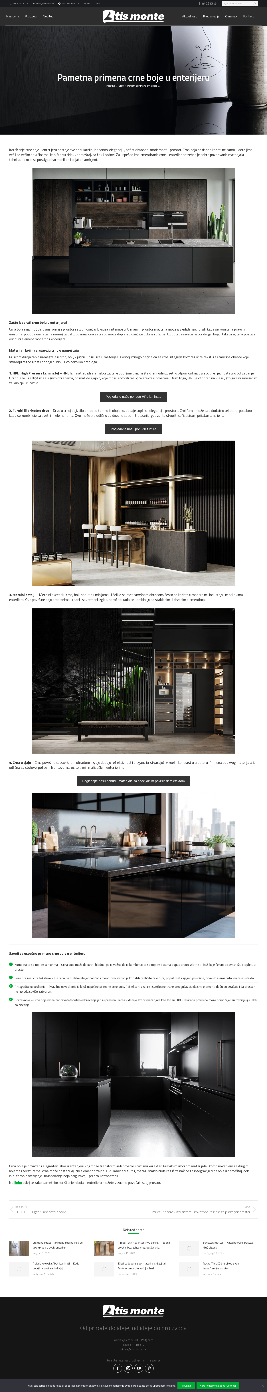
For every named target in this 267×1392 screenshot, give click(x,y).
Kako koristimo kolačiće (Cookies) (218, 1385)
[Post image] (19, 1248)
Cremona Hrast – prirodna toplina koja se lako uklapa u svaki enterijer (58, 1245)
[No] (262, 1385)
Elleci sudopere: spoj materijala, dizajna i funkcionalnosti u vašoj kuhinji (142, 1266)
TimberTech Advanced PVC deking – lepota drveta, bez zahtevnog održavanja (144, 1245)
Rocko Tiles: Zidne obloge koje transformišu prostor (221, 1266)
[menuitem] (12, 16)
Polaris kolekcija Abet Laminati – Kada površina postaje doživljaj (56, 1266)
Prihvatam (186, 1385)
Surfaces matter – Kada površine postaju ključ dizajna (228, 1245)
